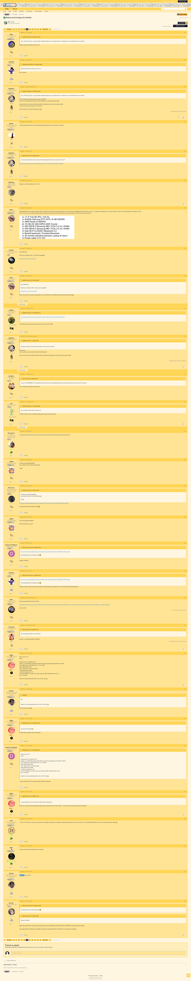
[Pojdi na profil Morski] (11, 702)
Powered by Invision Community (95, 978)
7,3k (12, 841)
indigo (11, 655)
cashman (24, 37)
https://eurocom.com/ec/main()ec (27, 258)
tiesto (11, 210)
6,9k (12, 147)
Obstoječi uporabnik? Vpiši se (169, 1)
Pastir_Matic (25, 64)
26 (40, 29)
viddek (11, 461)
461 (12, 455)
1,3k (12, 203)
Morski (11, 691)
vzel (24, 639)
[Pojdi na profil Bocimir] (11, 911)
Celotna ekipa (29, 11)
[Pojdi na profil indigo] (11, 665)
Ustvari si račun (182, 1)
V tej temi (180, 8)
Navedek (26, 55)
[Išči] (185, 9)
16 (13, 29)
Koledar (15, 11)
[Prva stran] (4, 29)
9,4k (12, 649)
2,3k (12, 510)
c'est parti (11, 627)
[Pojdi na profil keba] (11, 609)
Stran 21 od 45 (56, 29)
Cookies (101, 975)
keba (11, 599)
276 (12, 271)
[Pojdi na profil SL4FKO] (11, 260)
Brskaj (7, 8)
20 (24, 29)
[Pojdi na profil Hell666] (11, 320)
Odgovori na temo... (17, 953)
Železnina (17, 23)
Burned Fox (11, 433)
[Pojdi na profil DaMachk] (11, 98)
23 (32, 29)
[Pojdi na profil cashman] (11, 70)
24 (35, 29)
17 (16, 29)
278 (12, 867)
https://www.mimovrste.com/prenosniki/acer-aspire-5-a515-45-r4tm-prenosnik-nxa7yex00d (41, 163)
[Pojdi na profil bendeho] (11, 386)
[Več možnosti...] (185, 32)
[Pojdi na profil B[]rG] (11, 856)
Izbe (10, 11)
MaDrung (11, 182)
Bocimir (11, 903)
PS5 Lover (11, 487)
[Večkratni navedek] (21, 56)
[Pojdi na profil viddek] (11, 470)
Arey (11, 820)
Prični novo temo (167, 26)
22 (29, 29)
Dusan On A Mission (11, 545)
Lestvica (46, 11)
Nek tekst (21, 11)
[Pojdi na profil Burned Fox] (11, 444)
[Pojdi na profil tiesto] (11, 218)
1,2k (12, 714)
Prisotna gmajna (38, 11)
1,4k (12, 424)
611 (12, 332)
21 (27, 29)
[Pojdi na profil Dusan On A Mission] (11, 553)
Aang (23, 796)
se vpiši (37, 947)
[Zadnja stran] (50, 29)
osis (23, 378)
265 (12, 676)
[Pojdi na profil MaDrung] (11, 192)
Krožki (4, 11)
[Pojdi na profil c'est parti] (11, 637)
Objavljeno (26, 32)
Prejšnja (9, 29)
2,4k (12, 112)
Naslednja (45, 29)
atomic (11, 123)
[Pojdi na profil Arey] (11, 830)
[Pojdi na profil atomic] (11, 134)
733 (12, 397)
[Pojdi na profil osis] (11, 412)
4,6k (12, 56)
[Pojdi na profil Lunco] (5, 23)
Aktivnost (15, 8)
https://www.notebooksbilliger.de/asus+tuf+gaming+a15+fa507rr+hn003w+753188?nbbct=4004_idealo (44, 503)
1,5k (12, 82)
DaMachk (11, 88)
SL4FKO (11, 250)
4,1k (12, 230)
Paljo (11, 34)
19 (21, 29)
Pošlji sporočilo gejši (93, 975)
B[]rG (11, 847)
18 (18, 29)
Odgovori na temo (180, 25)
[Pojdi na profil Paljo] (11, 44)
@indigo (22, 875)
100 (12, 924)
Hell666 (11, 310)
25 (37, 29)
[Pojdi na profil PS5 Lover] (11, 499)
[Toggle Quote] (21, 37)
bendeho (11, 376)
